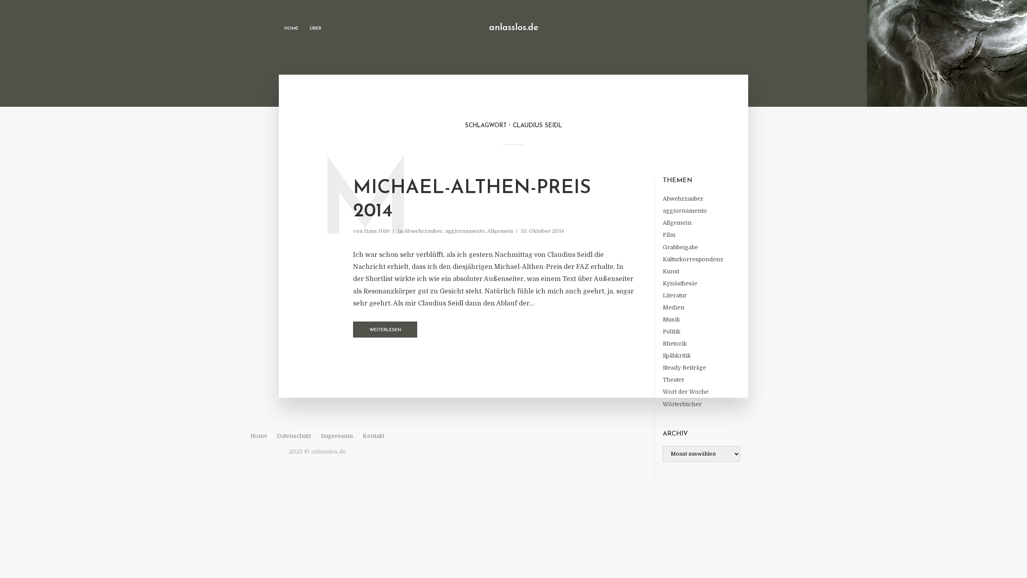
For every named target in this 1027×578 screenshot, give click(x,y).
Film (669, 235)
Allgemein (677, 223)
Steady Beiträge (684, 367)
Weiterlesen (385, 330)
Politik (671, 331)
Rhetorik (675, 343)
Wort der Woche (685, 392)
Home (291, 28)
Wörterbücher (682, 404)
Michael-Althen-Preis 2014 (472, 200)
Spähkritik (677, 355)
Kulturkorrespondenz (693, 259)
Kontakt (373, 436)
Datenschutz (294, 436)
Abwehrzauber (683, 198)
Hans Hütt (377, 231)
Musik (671, 319)
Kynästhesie (680, 283)
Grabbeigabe (680, 247)
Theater (673, 380)
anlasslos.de (513, 28)
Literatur (675, 295)
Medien (673, 307)
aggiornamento (685, 211)
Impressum (337, 436)
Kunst (671, 271)
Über (315, 28)
